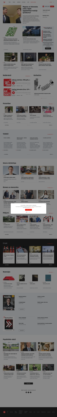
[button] (28, 212)
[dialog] (28, 208)
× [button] (45, 204)
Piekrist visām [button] (28, 209)
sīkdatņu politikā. (32, 207)
